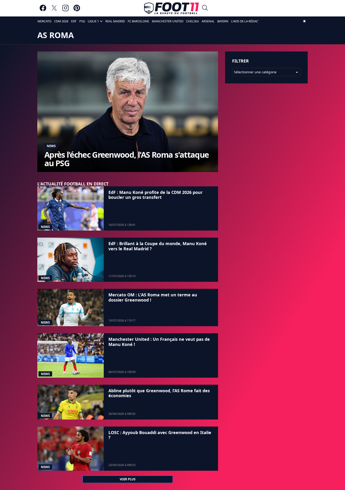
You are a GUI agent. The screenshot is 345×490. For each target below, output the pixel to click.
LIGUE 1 (93, 21)
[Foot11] (171, 8)
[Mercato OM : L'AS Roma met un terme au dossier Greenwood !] (70, 307)
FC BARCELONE (138, 21)
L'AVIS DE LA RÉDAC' (245, 21)
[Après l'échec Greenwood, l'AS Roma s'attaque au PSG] (127, 111)
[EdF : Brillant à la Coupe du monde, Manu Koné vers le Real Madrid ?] (70, 260)
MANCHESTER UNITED (167, 21)
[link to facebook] (43, 10)
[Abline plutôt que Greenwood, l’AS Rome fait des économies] (70, 402)
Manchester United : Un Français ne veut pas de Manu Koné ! (159, 341)
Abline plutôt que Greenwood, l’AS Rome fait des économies (159, 393)
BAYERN (222, 21)
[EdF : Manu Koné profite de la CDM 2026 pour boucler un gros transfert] (70, 208)
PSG (82, 21)
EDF (74, 21)
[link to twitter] (54, 10)
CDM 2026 (61, 21)
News (51, 146)
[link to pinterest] (76, 10)
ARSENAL (208, 21)
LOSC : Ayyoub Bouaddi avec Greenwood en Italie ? (159, 435)
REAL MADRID (115, 21)
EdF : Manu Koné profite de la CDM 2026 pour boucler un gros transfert (155, 194)
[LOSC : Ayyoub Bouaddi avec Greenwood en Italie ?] (70, 449)
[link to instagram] (65, 10)
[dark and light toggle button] (304, 21)
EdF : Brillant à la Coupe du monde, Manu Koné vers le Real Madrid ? (157, 246)
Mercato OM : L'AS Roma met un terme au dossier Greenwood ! (152, 297)
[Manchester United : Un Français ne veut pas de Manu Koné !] (70, 355)
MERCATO (44, 21)
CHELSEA (192, 21)
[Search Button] (205, 8)
